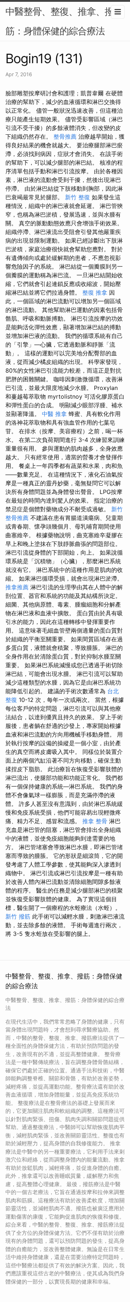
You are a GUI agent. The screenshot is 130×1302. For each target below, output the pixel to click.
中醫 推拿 (54, 413)
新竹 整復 (77, 197)
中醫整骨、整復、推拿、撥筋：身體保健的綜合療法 (59, 21)
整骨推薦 (65, 136)
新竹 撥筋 (17, 916)
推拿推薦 (17, 587)
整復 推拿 (94, 292)
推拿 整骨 (94, 821)
